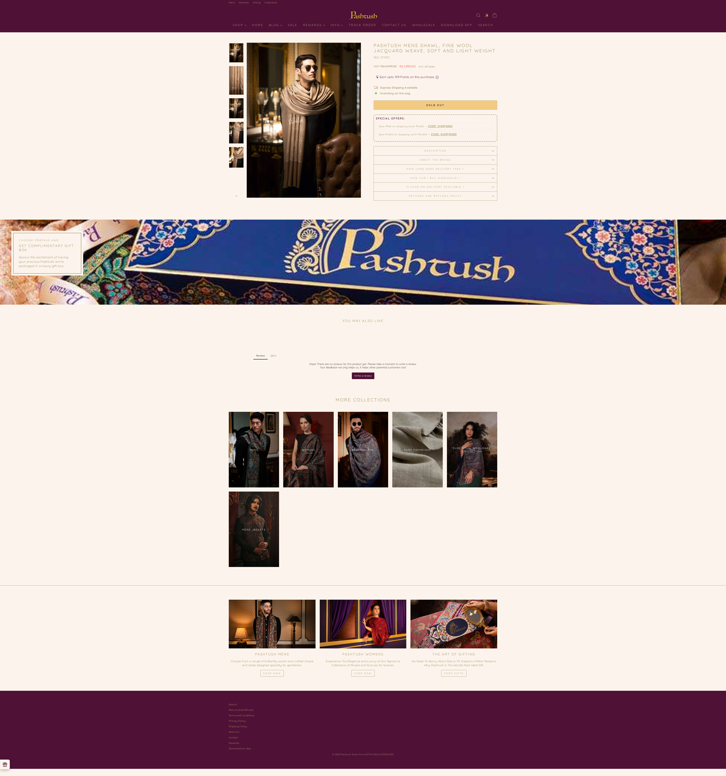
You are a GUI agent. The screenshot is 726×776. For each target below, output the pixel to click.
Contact (233, 737)
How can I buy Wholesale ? (435, 178)
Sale (292, 25)
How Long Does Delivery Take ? (435, 168)
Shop (239, 25)
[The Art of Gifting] (453, 624)
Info (335, 25)
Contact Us (394, 25)
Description (435, 150)
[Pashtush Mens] (272, 624)
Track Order (362, 25)
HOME (257, 25)
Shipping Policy (238, 726)
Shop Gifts (454, 673)
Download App (456, 25)
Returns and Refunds (241, 709)
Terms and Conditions (241, 715)
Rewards (313, 25)
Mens (232, 2)
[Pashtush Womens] (363, 624)
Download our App (240, 748)
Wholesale (423, 25)
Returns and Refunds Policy (435, 195)
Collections (270, 2)
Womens (244, 2)
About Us (234, 731)
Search (485, 25)
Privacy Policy (237, 720)
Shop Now (272, 673)
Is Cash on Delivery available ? (435, 186)
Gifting (257, 2)
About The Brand (435, 159)
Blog (275, 25)
